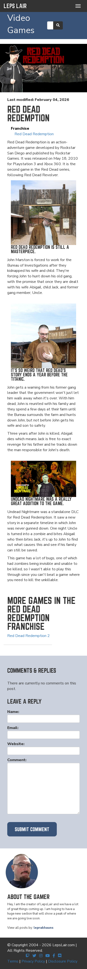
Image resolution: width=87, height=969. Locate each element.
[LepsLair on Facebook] (54, 955)
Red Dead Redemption (34, 134)
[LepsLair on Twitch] (27, 955)
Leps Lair (15, 5)
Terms (12, 961)
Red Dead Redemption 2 (28, 635)
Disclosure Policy (62, 961)
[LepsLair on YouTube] (47, 955)
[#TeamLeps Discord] (59, 955)
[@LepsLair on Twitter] (34, 955)
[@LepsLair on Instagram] (41, 955)
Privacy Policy (33, 961)
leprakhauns (43, 928)
